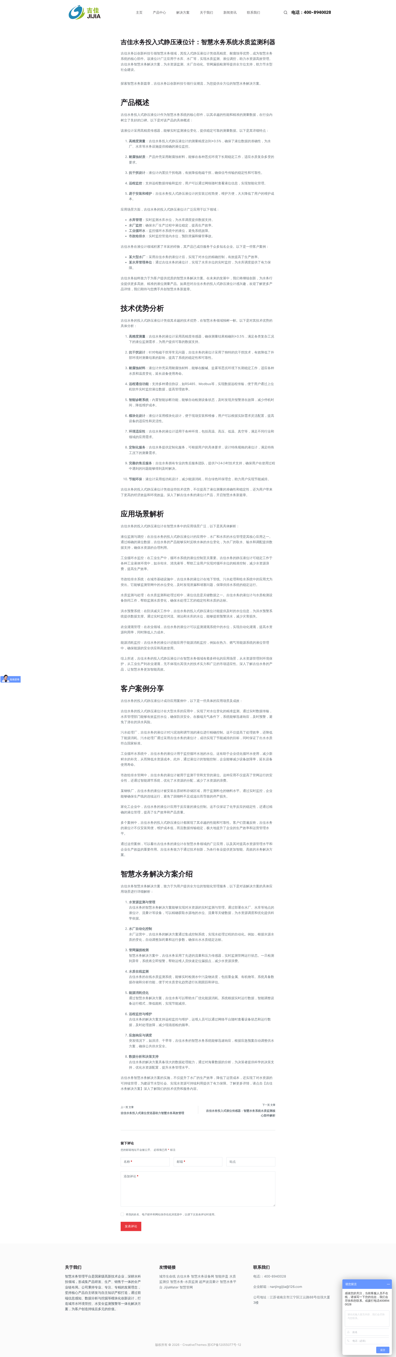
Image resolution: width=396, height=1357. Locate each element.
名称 (128, 1162)
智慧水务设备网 (202, 1276)
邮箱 (181, 1162)
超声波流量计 (209, 1282)
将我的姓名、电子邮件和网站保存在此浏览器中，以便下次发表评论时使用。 (171, 1214)
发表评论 (131, 1226)
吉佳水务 (183, 1276)
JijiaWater (171, 1287)
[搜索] (285, 12)
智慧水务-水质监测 (184, 1282)
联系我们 (253, 12)
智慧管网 (186, 1287)
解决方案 (183, 12)
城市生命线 (167, 1276)
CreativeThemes (195, 1345)
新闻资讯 (230, 12)
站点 (233, 1162)
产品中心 (159, 12)
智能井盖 (221, 1276)
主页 (139, 12)
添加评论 (131, 1176)
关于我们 (206, 12)
